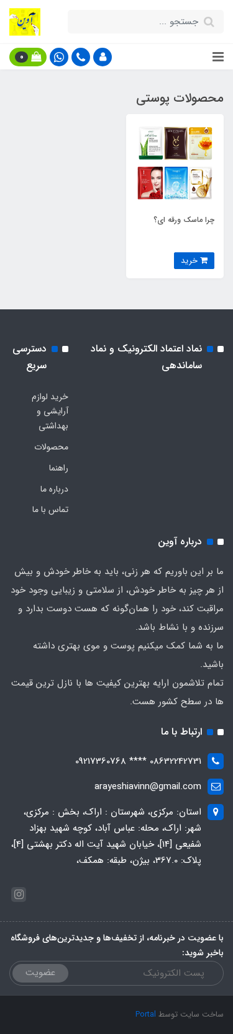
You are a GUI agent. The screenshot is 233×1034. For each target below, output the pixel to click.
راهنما (58, 468)
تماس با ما (50, 509)
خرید (190, 260)
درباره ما (54, 489)
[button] (102, 57)
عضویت (40, 972)
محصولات (51, 447)
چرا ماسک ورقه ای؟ (183, 220)
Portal (145, 1014)
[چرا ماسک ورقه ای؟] (175, 162)
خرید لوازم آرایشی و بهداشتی (50, 411)
